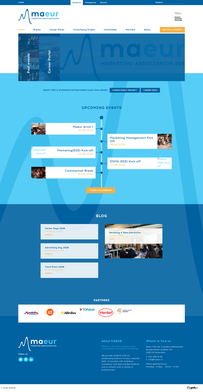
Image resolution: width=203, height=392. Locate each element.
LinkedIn (31, 359)
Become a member (172, 29)
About (147, 29)
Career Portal (57, 29)
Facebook (20, 359)
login (21, 2)
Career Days (150, 90)
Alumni (103, 2)
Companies (90, 2)
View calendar (101, 190)
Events (37, 29)
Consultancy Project (84, 29)
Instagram (25, 359)
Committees (110, 29)
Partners (130, 29)
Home (21, 29)
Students (76, 2)
